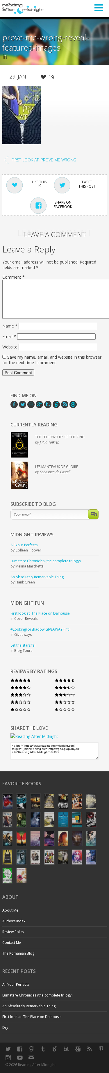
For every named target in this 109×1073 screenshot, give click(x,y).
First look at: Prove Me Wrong (44, 160)
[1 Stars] (20, 709)
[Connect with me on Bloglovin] (54, 1048)
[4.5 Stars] (65, 680)
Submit (93, 514)
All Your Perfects (15, 984)
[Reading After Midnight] (23, 8)
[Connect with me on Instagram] (8, 1057)
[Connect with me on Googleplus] (78, 1048)
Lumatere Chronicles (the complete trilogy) (37, 995)
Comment (13, 277)
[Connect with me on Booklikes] (66, 1048)
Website (9, 347)
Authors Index (13, 921)
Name (9, 326)
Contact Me (11, 942)
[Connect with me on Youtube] (20, 1057)
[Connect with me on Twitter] (8, 1048)
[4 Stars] (20, 687)
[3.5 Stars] (65, 687)
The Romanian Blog (18, 953)
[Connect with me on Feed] (89, 1048)
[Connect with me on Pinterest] (101, 1048)
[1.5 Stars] (65, 702)
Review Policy (13, 931)
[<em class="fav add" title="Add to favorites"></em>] (43, 78)
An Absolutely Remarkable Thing (29, 1005)
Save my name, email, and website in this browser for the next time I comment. (51, 359)
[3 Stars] (20, 694)
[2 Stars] (20, 702)
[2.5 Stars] (65, 694)
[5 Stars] (20, 680)
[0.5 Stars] (65, 709)
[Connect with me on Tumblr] (43, 1048)
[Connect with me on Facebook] (20, 1048)
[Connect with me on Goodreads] (31, 1048)
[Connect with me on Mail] (31, 1057)
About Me (10, 910)
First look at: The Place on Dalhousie (32, 1016)
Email (9, 336)
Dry (5, 1027)
